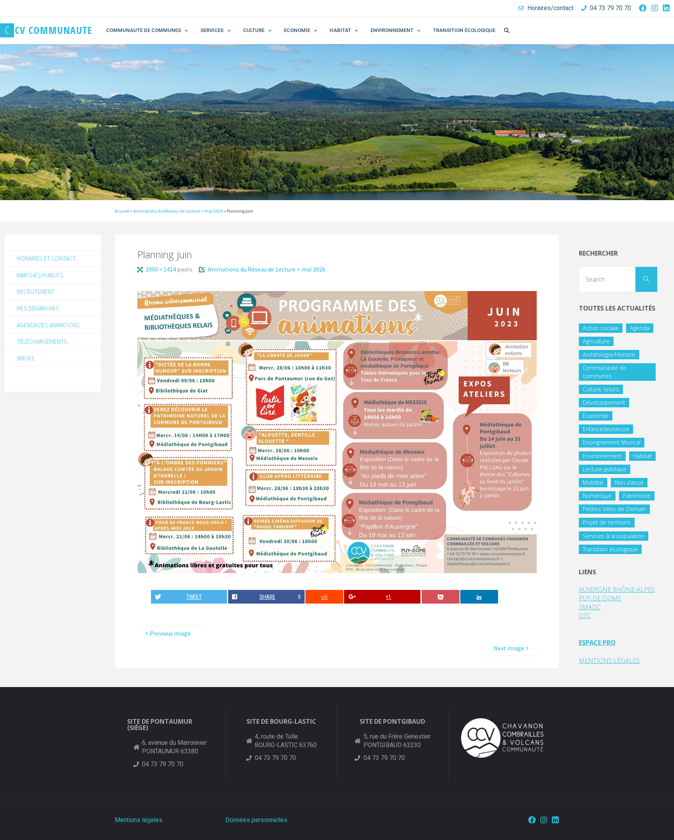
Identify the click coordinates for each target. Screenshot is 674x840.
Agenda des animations (48, 325)
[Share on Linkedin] (479, 597)
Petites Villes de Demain (614, 509)
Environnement (602, 456)
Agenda (639, 328)
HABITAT (340, 30)
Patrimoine (637, 495)
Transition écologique (610, 549)
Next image (508, 648)
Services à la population (613, 536)
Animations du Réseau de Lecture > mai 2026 (178, 211)
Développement (604, 402)
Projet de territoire (607, 522)
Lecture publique (604, 469)
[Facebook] (643, 8)
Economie (595, 415)
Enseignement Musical (611, 442)
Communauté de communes (604, 371)
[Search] (646, 279)
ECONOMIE (297, 30)
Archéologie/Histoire (609, 354)
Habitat (642, 456)
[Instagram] (654, 8)
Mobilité (593, 482)
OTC (585, 615)
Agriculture (596, 341)
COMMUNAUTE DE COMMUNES (143, 30)
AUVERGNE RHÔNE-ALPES (617, 589)
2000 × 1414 (161, 269)
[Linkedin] (666, 8)
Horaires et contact (46, 258)
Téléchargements (42, 341)
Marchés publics (40, 275)
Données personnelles (256, 820)
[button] (507, 30)
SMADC (590, 607)
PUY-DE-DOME (600, 598)
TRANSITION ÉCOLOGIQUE (464, 30)
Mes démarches (38, 308)
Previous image (170, 633)
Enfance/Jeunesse (606, 429)
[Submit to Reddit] (324, 597)
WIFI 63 (25, 358)
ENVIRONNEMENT (392, 30)
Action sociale (601, 328)
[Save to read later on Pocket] (440, 597)
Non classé (629, 482)
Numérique (597, 495)
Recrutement (36, 291)
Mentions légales (138, 820)
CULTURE (253, 30)
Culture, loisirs (601, 389)
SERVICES (211, 30)
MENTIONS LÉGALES (609, 660)
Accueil (122, 211)
